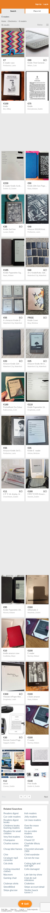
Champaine (9, 840)
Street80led (9, 887)
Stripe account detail (34, 887)
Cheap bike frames (12, 849)
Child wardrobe (31, 854)
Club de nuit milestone (30, 879)
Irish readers (30, 813)
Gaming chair (10, 878)
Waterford (42, 275)
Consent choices (21, 911)
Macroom (8, 874)
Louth (38, 410)
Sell (26, 903)
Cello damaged (31, 869)
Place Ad (37, 11)
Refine (39, 25)
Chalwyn (28, 837)
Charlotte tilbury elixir (32, 844)
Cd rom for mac (31, 858)
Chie (5, 854)
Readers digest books (10, 821)
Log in (21, 909)
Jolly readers (30, 817)
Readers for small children (12, 832)
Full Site (4, 909)
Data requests (32, 909)
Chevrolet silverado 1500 (33, 850)
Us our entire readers (30, 832)
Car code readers (12, 817)
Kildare (35, 189)
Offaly (9, 109)
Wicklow (35, 323)
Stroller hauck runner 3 (31, 891)
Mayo (13, 656)
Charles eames (10, 843)
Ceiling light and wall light (32, 864)
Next (46, 797)
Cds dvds (8, 863)
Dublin (40, 109)
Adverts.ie (12, 4)
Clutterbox (29, 883)
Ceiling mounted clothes (11, 870)
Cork (35, 66)
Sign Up (38, 4)
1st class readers (32, 820)
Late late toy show (33, 874)
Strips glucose (10, 890)
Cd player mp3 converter (10, 859)
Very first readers (11, 837)
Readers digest (10, 813)
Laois (14, 66)
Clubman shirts (10, 883)
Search (13, 11)
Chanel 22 (29, 840)
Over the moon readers (31, 826)
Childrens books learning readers (11, 826)
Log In (45, 4)
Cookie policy (6, 911)
